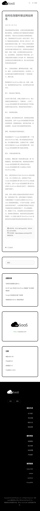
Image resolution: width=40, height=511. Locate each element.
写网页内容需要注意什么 (13, 283)
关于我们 (30, 413)
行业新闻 (10, 247)
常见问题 (30, 418)
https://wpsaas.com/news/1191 (23, 233)
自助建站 (8, 365)
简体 (11, 401)
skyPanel (30, 478)
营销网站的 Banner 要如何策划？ (15, 299)
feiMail (31, 473)
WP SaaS (21, 228)
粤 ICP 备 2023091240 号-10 (24, 500)
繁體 (17, 401)
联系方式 (30, 422)
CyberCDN (30, 469)
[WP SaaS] (9, 3)
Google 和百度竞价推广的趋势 (14, 295)
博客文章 (8, 356)
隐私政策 (30, 427)
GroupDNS (30, 482)
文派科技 (30, 502)
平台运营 (8, 361)
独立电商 (30, 445)
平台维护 (30, 454)
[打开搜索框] (29, 3)
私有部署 (30, 450)
